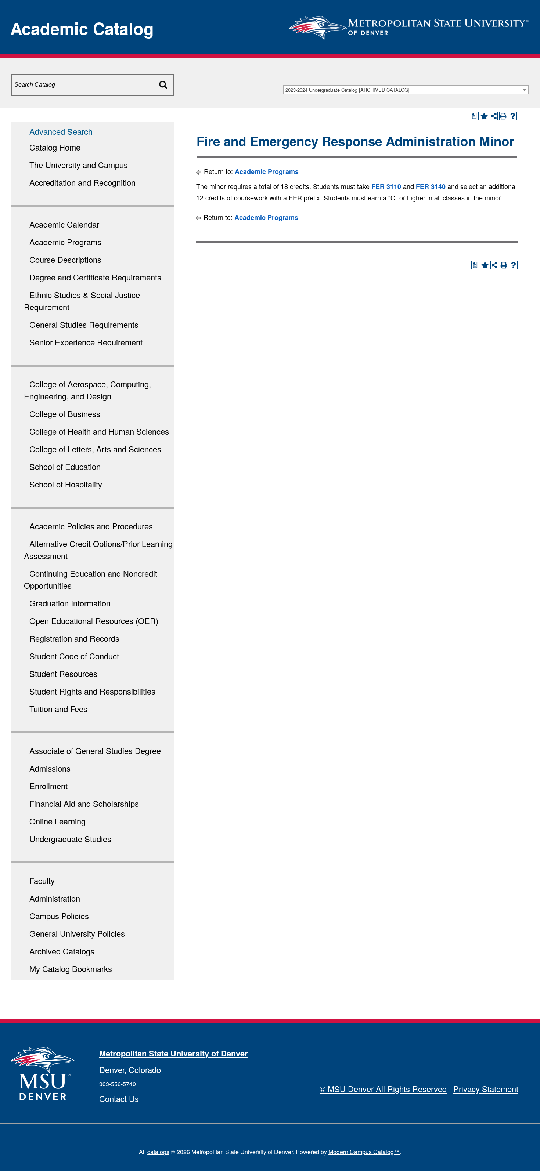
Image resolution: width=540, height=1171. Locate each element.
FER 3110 (386, 186)
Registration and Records (74, 638)
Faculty (42, 880)
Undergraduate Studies (70, 838)
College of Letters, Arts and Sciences (95, 448)
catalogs (158, 1152)
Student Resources (63, 673)
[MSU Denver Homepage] (409, 25)
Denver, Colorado (130, 1069)
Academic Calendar (64, 224)
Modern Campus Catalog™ (364, 1152)
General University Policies (77, 933)
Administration (54, 898)
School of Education (65, 466)
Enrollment (48, 785)
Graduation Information (70, 603)
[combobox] (406, 89)
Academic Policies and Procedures (91, 526)
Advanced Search (61, 131)
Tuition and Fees (58, 708)
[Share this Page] (494, 116)
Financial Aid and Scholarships (84, 803)
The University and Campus (78, 164)
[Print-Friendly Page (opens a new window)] (503, 116)
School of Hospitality (65, 484)
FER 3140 (431, 186)
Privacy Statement (485, 1088)
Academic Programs (65, 241)
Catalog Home (54, 147)
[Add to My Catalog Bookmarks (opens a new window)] (484, 116)
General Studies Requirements (83, 324)
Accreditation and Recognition (82, 182)
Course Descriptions (65, 259)
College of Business (64, 413)
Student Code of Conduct (74, 655)
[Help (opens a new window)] (513, 116)
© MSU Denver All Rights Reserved (383, 1088)
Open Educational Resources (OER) (93, 620)
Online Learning (57, 821)
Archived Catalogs (61, 951)
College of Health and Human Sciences (99, 431)
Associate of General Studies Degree (95, 750)
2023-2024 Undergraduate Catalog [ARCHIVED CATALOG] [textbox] (347, 89)
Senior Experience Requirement (86, 342)
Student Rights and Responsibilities (92, 691)
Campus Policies (59, 915)
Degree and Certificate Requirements (95, 277)
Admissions (50, 768)
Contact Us (119, 1098)
